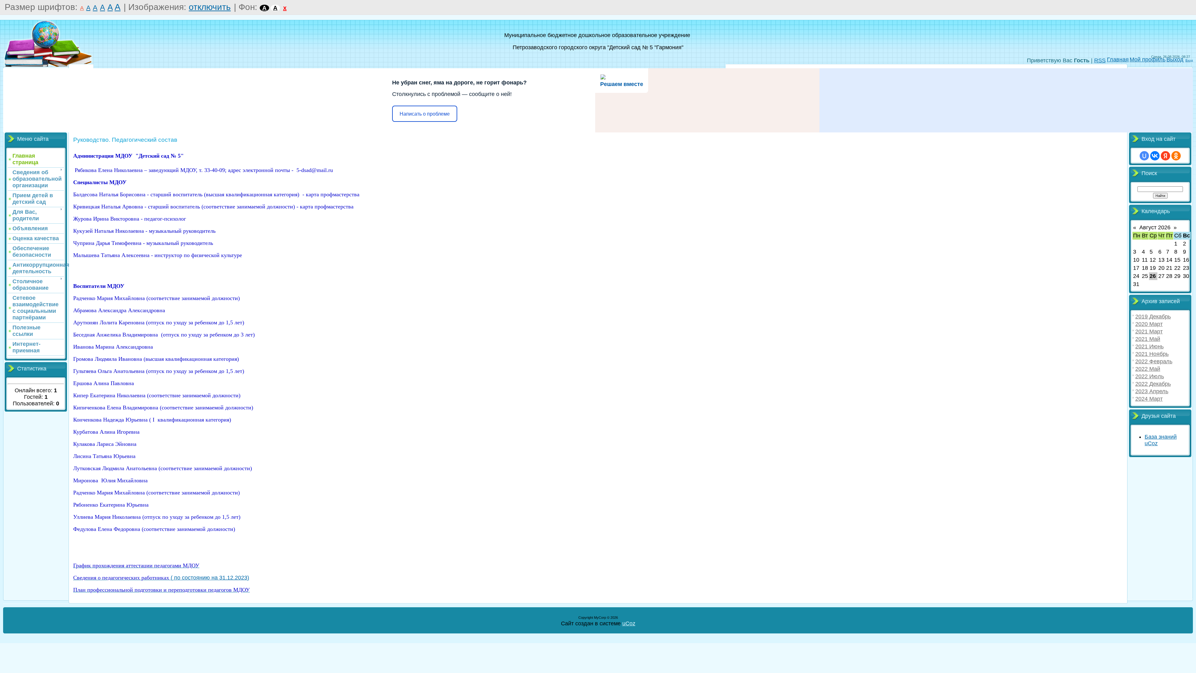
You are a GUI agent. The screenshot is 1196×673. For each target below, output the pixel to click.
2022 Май (1147, 369)
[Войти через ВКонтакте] (1155, 155)
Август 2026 (1154, 227)
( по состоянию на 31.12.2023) (161, 578)
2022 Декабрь (1153, 384)
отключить (210, 7)
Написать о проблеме (425, 114)
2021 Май (1147, 339)
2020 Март (1149, 324)
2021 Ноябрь (1152, 354)
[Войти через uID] (1144, 155)
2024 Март (1149, 399)
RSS (1100, 60)
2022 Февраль (1153, 361)
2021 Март (1149, 331)
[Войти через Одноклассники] (1176, 155)
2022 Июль (1149, 376)
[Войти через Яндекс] (1165, 155)
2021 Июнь (1149, 346)
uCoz (628, 623)
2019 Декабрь (1153, 316)
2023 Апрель (1151, 391)
